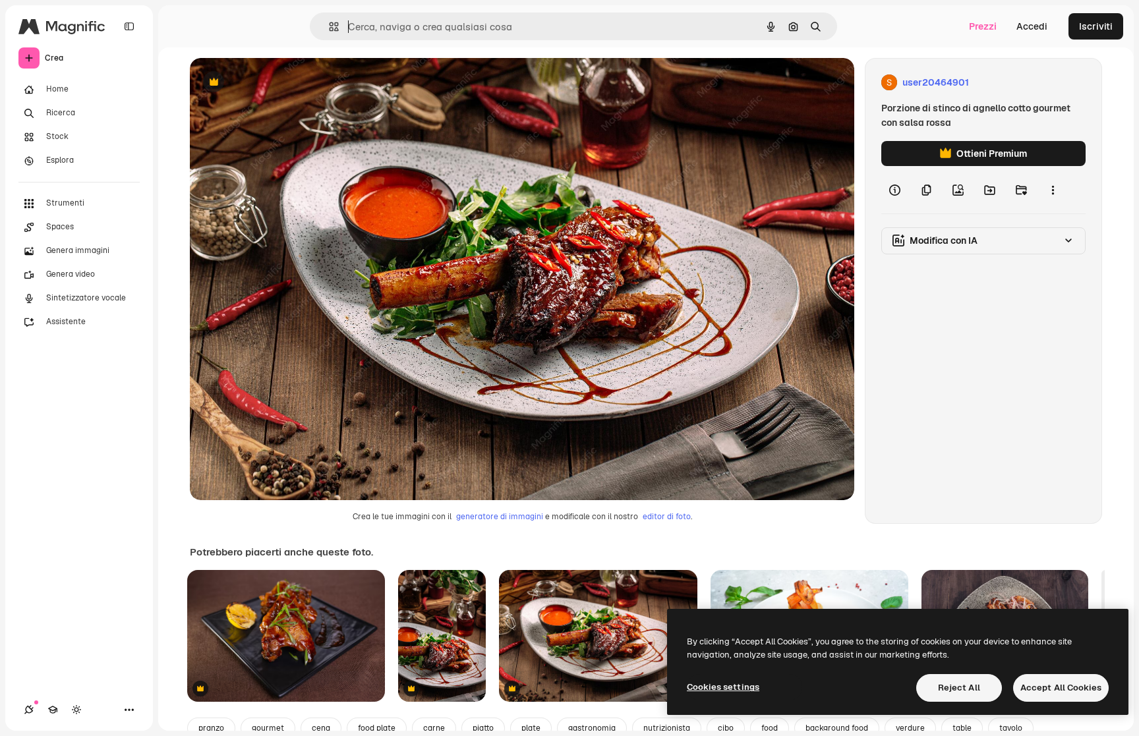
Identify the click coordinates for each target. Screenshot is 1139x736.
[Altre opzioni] (1052, 190)
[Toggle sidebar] (129, 26)
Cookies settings (723, 687)
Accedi (1031, 26)
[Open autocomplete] (328, 27)
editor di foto (667, 516)
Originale (277, 82)
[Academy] (52, 709)
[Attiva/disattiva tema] (76, 709)
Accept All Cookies (1060, 687)
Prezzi (983, 26)
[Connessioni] (29, 709)
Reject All (959, 687)
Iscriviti (1096, 26)
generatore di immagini (499, 516)
